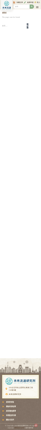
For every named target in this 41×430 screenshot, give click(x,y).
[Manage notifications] (36, 425)
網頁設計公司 (19, 428)
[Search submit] (32, 7)
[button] (37, 7)
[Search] (27, 26)
